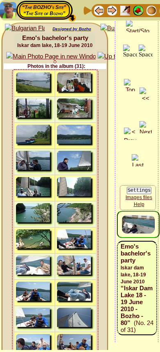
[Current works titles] (151, 10)
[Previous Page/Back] (99, 10)
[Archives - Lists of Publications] (125, 10)
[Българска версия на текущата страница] (25, 28)
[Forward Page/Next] (112, 10)
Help (139, 204)
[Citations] (138, 10)
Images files (139, 197)
